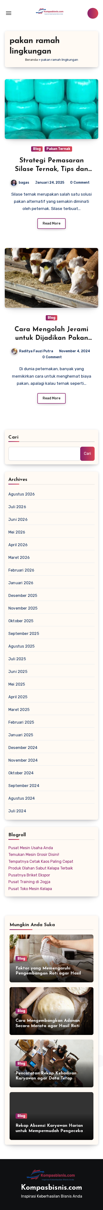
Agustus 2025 (21, 646)
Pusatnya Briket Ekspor (29, 875)
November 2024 (23, 760)
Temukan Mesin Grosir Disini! (33, 854)
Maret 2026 (19, 557)
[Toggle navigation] (8, 13)
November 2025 (23, 608)
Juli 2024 (17, 811)
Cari (13, 437)
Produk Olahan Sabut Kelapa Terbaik (40, 868)
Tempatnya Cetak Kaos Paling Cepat (40, 861)
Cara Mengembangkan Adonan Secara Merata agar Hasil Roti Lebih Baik (48, 1026)
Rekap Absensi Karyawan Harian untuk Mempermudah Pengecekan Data (50, 1131)
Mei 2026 (16, 532)
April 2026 (18, 545)
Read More (51, 223)
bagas (24, 183)
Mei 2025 (16, 684)
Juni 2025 (17, 671)
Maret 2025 (18, 709)
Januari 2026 (20, 583)
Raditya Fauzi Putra (36, 351)
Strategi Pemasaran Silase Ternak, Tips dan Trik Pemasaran (51, 169)
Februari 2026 (21, 570)
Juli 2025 (17, 659)
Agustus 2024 (21, 798)
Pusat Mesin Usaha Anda (30, 848)
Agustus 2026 (21, 494)
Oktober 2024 (21, 773)
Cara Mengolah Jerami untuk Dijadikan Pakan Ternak (51, 338)
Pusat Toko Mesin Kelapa (30, 888)
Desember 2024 (23, 747)
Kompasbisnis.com (51, 1188)
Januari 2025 (20, 735)
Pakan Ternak (58, 149)
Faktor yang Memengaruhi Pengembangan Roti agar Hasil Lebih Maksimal (48, 973)
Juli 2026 (17, 507)
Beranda (31, 59)
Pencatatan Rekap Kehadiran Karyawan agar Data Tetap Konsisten (46, 1078)
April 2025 (17, 697)
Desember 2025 (22, 595)
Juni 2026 (18, 519)
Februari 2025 (21, 722)
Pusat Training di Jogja (29, 882)
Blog (37, 149)
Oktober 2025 (20, 621)
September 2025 (23, 633)
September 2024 (23, 785)
